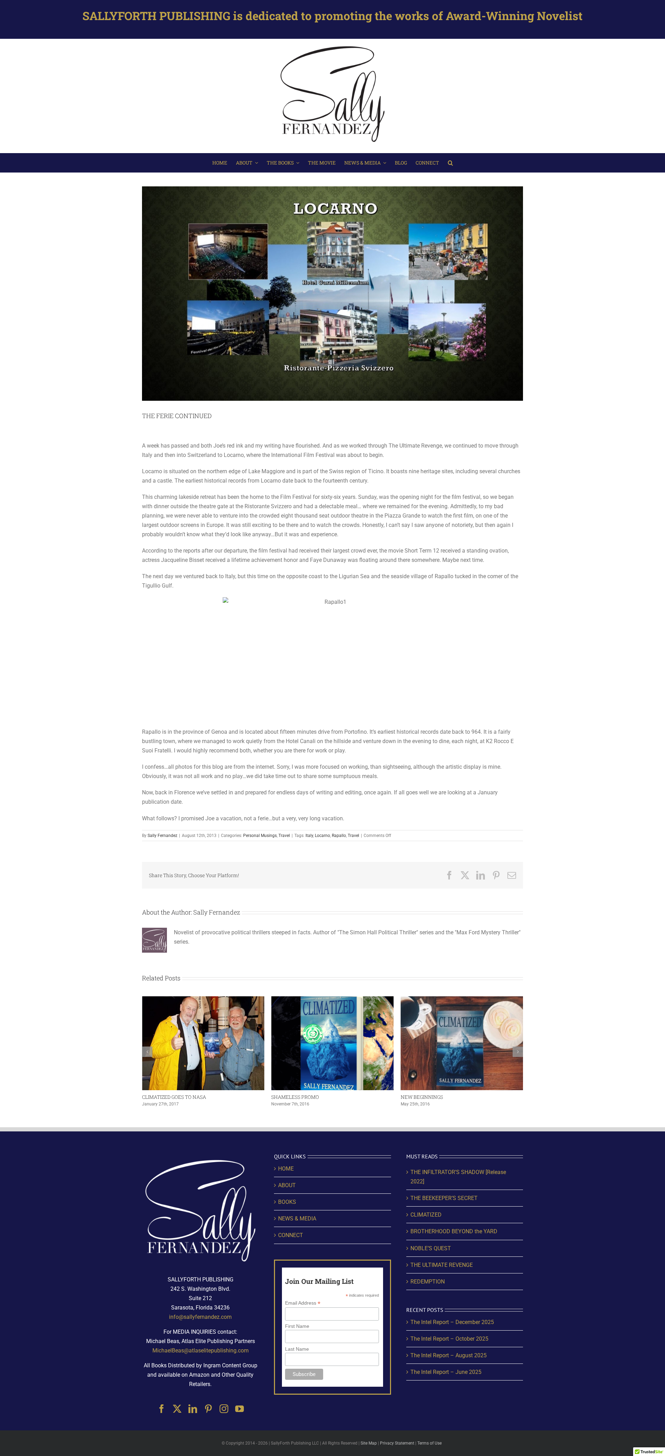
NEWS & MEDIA (297, 1218)
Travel (284, 835)
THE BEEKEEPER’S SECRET (444, 1198)
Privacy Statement (397, 1443)
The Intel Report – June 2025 (445, 1372)
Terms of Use (429, 1443)
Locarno (322, 835)
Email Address (302, 1303)
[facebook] (161, 1408)
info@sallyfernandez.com (200, 1317)
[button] (450, 163)
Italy (309, 835)
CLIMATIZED (426, 1214)
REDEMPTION (427, 1281)
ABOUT (287, 1185)
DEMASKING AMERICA (427, 1097)
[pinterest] (208, 1408)
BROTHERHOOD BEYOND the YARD (453, 1231)
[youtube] (239, 1408)
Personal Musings (260, 835)
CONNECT (290, 1235)
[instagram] (224, 1408)
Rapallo (339, 835)
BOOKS (287, 1202)
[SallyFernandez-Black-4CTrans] (332, 45)
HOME (286, 1168)
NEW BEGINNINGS (292, 1097)
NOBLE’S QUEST (430, 1248)
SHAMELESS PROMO (166, 1097)
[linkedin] (192, 1408)
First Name (297, 1326)
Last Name (297, 1349)
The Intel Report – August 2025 (448, 1355)
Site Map (369, 1443)
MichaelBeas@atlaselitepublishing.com (200, 1350)
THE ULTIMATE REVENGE (441, 1265)
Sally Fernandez (162, 835)
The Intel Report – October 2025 (449, 1338)
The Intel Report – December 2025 (452, 1322)
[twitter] (177, 1408)
